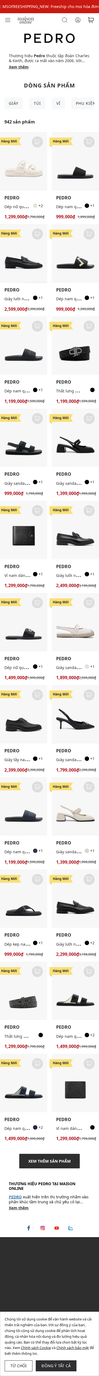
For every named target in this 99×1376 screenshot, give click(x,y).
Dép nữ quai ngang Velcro (28, 206)
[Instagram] (42, 1228)
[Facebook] (28, 1228)
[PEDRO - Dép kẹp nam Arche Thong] (23, 898)
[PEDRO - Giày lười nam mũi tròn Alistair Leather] (23, 253)
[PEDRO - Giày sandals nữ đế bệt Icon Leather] (75, 622)
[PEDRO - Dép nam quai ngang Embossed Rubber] (75, 253)
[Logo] (26, 19)
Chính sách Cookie (36, 1347)
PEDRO (12, 198)
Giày (13, 103)
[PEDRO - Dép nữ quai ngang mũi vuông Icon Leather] (23, 622)
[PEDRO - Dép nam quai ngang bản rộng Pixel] (23, 345)
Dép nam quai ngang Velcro (30, 1128)
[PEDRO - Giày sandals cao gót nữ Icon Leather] (75, 714)
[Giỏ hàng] (91, 20)
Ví (58, 103)
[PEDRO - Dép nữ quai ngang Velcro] (23, 161)
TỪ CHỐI (18, 1365)
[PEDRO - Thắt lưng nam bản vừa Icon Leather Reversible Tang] (23, 991)
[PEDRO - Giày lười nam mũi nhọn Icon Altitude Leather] (75, 530)
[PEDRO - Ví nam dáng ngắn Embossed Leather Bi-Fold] (75, 1083)
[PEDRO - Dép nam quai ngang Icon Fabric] (75, 161)
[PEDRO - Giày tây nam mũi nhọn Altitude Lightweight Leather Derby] (23, 714)
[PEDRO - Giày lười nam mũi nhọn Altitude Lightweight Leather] (75, 898)
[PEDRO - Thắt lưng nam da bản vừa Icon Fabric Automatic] (75, 345)
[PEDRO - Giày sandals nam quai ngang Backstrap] (23, 438)
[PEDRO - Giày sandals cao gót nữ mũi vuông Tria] (75, 438)
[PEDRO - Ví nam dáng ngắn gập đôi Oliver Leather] (23, 530)
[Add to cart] (37, 141)
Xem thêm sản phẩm (49, 1161)
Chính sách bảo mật (72, 1347)
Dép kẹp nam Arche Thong (29, 944)
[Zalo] (71, 1228)
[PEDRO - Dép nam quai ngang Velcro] (75, 991)
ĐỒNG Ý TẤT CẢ (56, 1365)
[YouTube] (57, 1228)
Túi (37, 103)
